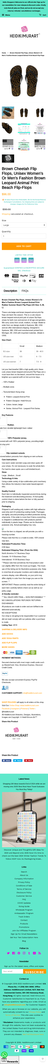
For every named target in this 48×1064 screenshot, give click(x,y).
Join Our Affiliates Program (24, 931)
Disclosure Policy (24, 893)
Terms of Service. (12, 1015)
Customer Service (24, 896)
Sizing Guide (24, 906)
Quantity (6, 231)
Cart (44, 15)
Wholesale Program (24, 910)
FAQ (24, 899)
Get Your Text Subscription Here (24, 937)
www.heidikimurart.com (29, 705)
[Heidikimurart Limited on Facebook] (13, 954)
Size (4, 220)
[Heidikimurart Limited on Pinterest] (18, 954)
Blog (24, 941)
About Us (24, 875)
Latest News (24, 779)
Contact (24, 920)
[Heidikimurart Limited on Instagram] (24, 954)
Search (24, 872)
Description (10, 290)
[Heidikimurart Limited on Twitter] (8, 954)
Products (24, 924)
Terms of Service (24, 889)
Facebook (6, 708)
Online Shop (14, 705)
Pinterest (24, 708)
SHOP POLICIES (9, 702)
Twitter (32, 708)
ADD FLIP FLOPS (9, 642)
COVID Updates (24, 903)
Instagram (15, 708)
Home (4, 53)
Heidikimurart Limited (32, 1042)
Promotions (24, 927)
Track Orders (24, 917)
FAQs (25, 290)
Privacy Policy (24, 882)
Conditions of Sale (24, 886)
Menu (7, 15)
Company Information (24, 879)
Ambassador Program (24, 913)
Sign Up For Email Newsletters (24, 934)
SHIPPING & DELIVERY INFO (14, 629)
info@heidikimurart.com (32, 693)
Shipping (6, 214)
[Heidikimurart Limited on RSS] (39, 954)
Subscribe (34, 972)
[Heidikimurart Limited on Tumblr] (29, 954)
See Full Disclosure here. (33, 1034)
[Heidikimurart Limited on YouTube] (34, 954)
